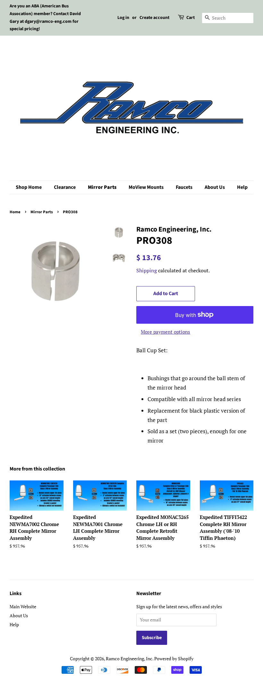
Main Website (23, 606)
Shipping (146, 270)
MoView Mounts (146, 187)
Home (15, 212)
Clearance (65, 187)
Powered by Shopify (173, 658)
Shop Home (29, 187)
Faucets (184, 187)
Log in (123, 17)
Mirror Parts (102, 187)
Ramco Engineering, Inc (129, 658)
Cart (190, 17)
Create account (154, 17)
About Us (215, 187)
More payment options (165, 332)
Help (242, 187)
